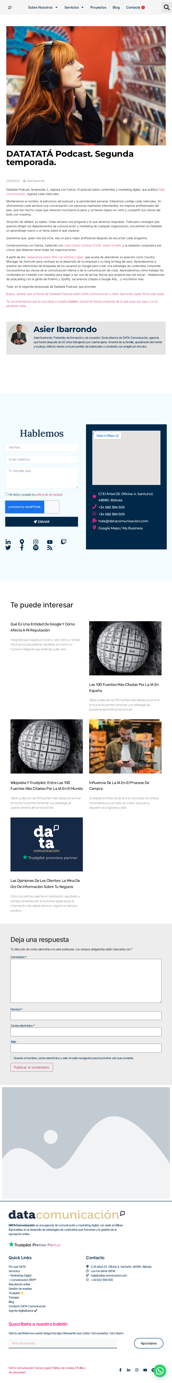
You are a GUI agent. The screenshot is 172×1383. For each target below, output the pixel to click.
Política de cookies (63, 1368)
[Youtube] (50, 542)
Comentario (18, 957)
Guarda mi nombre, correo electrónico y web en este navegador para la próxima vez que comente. (74, 1058)
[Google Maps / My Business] (94, 527)
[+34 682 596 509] (94, 506)
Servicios (71, 7)
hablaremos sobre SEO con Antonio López (55, 257)
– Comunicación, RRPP (22, 1280)
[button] (167, 7)
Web (13, 1041)
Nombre (16, 1009)
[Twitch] (63, 542)
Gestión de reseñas (20, 1288)
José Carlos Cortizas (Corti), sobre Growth (92, 245)
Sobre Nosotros (40, 7)
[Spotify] (36, 547)
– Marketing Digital (20, 1275)
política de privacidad (48, 494)
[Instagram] (36, 542)
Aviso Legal (43, 1368)
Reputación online (19, 1284)
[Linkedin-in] (8, 542)
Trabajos (14, 1297)
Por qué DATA (17, 1266)
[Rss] (50, 547)
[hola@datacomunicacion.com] (94, 520)
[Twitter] (8, 547)
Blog (116, 7)
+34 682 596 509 (111, 507)
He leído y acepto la (35, 494)
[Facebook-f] (22, 547)
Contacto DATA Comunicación (27, 1306)
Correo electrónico (22, 1025)
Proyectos (98, 7)
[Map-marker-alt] (22, 542)
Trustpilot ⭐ (16, 1293)
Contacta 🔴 (135, 7)
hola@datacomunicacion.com (123, 521)
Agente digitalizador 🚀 (23, 1310)
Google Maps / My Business (120, 528)
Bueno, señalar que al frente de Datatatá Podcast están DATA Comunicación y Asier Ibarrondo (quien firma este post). (85, 294)
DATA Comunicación (21, 1368)
